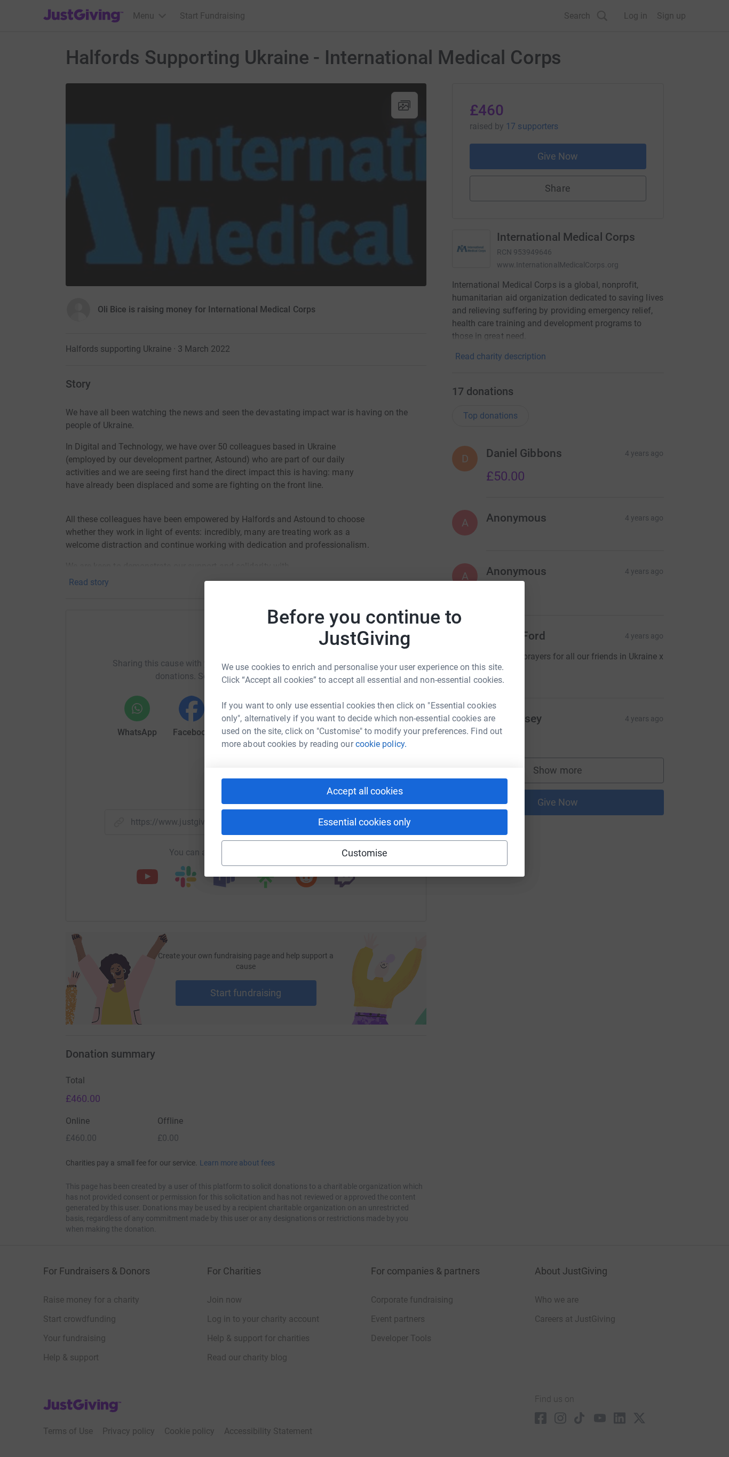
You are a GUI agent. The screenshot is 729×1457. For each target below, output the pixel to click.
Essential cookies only (364, 822)
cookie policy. (381, 744)
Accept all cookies (365, 791)
